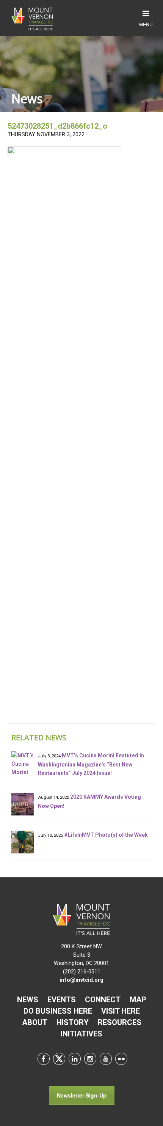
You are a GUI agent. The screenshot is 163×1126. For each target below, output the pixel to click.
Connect (103, 999)
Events (61, 999)
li (74, 1058)
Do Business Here (58, 1011)
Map (138, 999)
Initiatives (81, 1034)
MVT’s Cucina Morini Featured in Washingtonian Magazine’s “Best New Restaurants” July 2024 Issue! (91, 764)
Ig (90, 1058)
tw (59, 1058)
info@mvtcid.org (81, 980)
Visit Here (120, 1011)
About (34, 1022)
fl (121, 1058)
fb (43, 1058)
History (72, 1022)
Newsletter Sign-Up (82, 1095)
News (27, 999)
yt (105, 1058)
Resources (119, 1022)
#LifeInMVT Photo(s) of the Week (106, 835)
